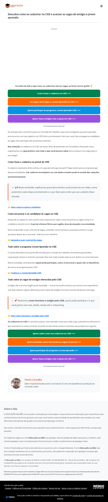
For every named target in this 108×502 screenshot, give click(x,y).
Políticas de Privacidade (21, 488)
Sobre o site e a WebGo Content (74, 488)
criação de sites (78, 495)
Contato (8, 488)
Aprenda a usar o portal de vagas (26, 240)
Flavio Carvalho (33, 379)
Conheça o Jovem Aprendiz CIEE (26, 273)
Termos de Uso (54, 488)
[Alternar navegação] (101, 6)
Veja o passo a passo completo (25, 207)
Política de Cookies (40, 488)
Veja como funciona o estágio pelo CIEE (30, 315)
